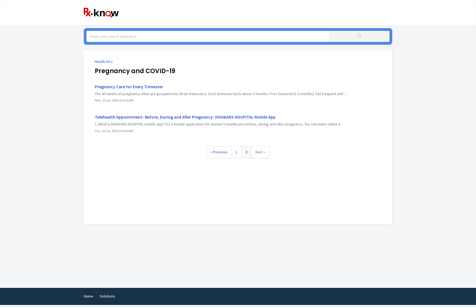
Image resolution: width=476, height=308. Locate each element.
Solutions (107, 296)
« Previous (219, 151)
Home (88, 296)
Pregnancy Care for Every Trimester (129, 86)
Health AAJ (103, 61)
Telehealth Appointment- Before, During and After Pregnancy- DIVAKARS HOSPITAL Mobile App (185, 117)
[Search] (359, 36)
